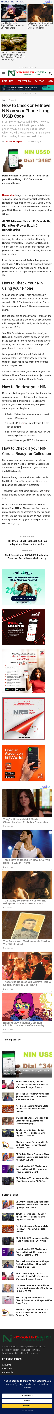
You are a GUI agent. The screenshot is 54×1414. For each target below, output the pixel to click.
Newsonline (8, 195)
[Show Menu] (3, 73)
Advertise (7, 1368)
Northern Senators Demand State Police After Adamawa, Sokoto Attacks (32, 1109)
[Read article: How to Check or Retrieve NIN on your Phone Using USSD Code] (27, 1063)
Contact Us (7, 1372)
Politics (39, 81)
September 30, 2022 (35, 142)
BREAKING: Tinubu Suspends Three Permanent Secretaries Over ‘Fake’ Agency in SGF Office (32, 1157)
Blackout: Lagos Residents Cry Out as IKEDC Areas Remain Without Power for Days (32, 1145)
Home (4, 100)
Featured (12, 100)
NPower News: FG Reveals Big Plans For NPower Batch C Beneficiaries (26, 225)
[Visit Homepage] (27, 73)
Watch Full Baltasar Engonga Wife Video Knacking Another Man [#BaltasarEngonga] (32, 1121)
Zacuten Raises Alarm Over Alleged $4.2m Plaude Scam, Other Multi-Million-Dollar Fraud (32, 1097)
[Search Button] (50, 73)
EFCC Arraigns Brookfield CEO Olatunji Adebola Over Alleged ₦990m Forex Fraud (34, 1300)
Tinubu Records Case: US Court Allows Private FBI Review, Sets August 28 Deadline (31, 1133)
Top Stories (24, 81)
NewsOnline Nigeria (13, 142)
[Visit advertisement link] (27, 88)
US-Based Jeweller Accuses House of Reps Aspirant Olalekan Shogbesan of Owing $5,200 (34, 1288)
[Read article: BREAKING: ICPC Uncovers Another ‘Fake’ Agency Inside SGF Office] (8, 1181)
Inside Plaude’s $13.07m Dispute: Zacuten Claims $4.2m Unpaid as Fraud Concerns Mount (31, 1169)
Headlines (7, 81)
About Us (6, 1365)
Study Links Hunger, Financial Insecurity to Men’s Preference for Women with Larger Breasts (32, 1084)
